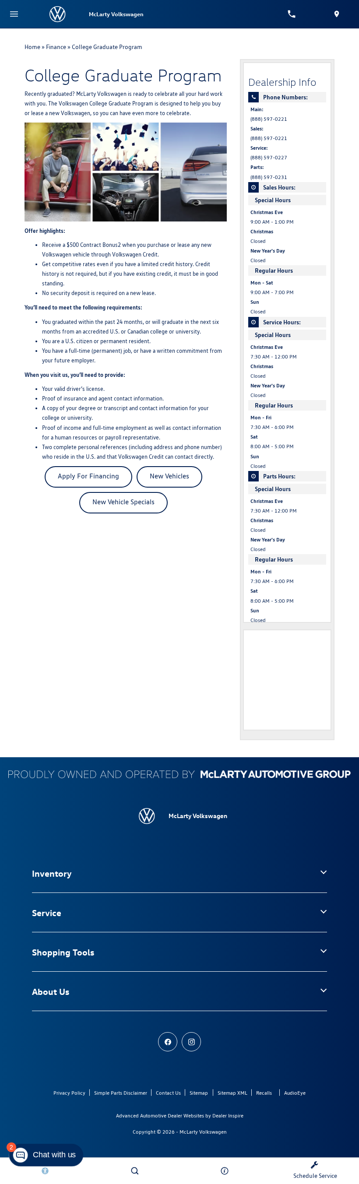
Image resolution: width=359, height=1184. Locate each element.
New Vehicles (169, 476)
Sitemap (199, 1092)
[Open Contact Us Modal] (224, 1171)
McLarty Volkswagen (203, 1131)
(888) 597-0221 (268, 119)
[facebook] (167, 1041)
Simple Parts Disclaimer (120, 1092)
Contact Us (168, 1092)
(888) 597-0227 (268, 158)
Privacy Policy (69, 1092)
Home (32, 46)
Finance (56, 46)
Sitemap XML (232, 1092)
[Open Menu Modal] (14, 14)
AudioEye (295, 1092)
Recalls (264, 1092)
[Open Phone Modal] (291, 14)
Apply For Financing (88, 476)
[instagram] (191, 1041)
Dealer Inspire (227, 1115)
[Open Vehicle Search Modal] (135, 1171)
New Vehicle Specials (123, 502)
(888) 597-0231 (268, 177)
